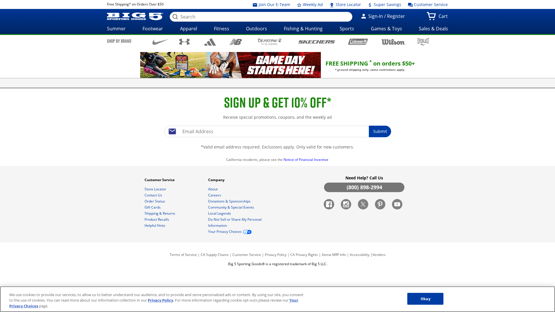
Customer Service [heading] (160, 179)
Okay (425, 298)
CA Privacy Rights (304, 254)
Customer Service (430, 4)
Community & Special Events (231, 207)
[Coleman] (358, 41)
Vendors (379, 254)
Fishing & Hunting (303, 28)
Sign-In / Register (386, 16)
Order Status (155, 201)
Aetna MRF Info (334, 254)
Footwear (153, 28)
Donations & (229, 201)
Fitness (221, 28)
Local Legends (220, 213)
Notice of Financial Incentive (306, 159)
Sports (347, 28)
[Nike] (160, 41)
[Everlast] (423, 42)
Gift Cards (153, 207)
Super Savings (387, 4)
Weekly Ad (312, 4)
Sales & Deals (433, 28)
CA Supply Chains (215, 254)
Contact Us (154, 195)
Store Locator (347, 4)
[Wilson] (393, 41)
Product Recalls (157, 219)
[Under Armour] (184, 41)
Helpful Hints (155, 225)
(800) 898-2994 (364, 187)
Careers (215, 195)
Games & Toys (386, 28)
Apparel (188, 28)
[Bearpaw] (269, 42)
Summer (116, 28)
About (213, 189)
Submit (380, 131)
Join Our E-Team (274, 4)
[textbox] (277, 131)
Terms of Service (183, 254)
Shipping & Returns (160, 213)
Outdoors (256, 28)
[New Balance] (235, 41)
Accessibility (359, 254)
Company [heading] (216, 179)
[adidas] (210, 42)
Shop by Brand (119, 41)
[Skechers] (316, 41)
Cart (444, 18)
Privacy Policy (275, 254)
